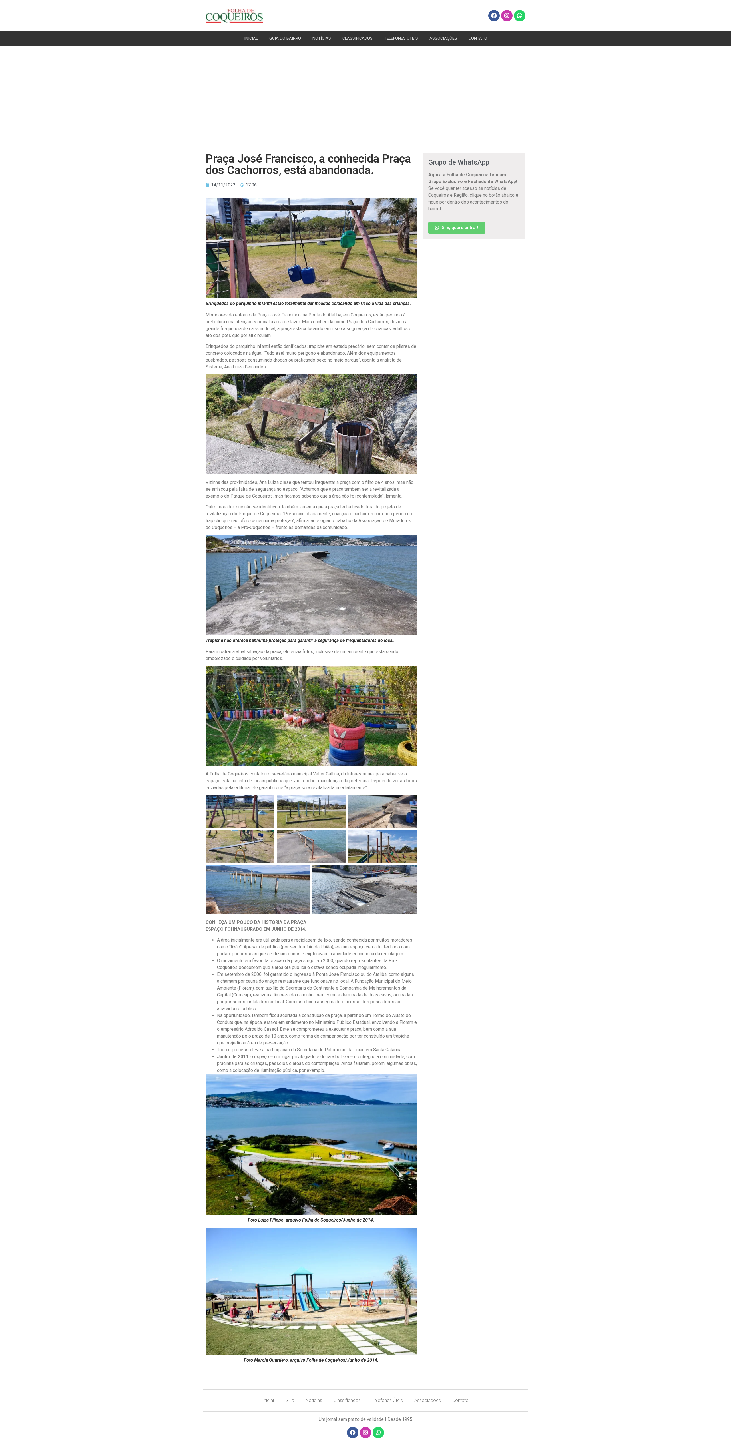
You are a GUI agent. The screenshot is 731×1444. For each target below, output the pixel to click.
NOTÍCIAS (321, 38)
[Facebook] (494, 15)
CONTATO (478, 38)
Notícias (314, 1400)
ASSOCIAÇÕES (443, 38)
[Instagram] (507, 15)
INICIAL (251, 38)
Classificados (347, 1400)
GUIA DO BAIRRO (285, 38)
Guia (289, 1400)
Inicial (268, 1400)
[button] (456, 228)
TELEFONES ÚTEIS (401, 38)
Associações (427, 1400)
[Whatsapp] (519, 15)
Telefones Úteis (387, 1400)
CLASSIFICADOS (357, 38)
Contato (460, 1400)
